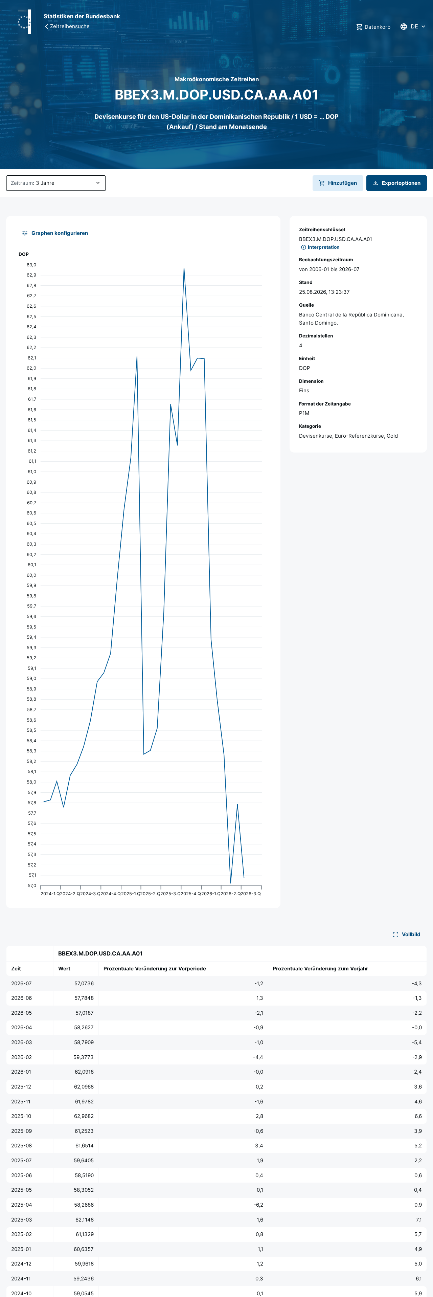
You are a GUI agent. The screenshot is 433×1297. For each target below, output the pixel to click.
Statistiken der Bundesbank (82, 16)
